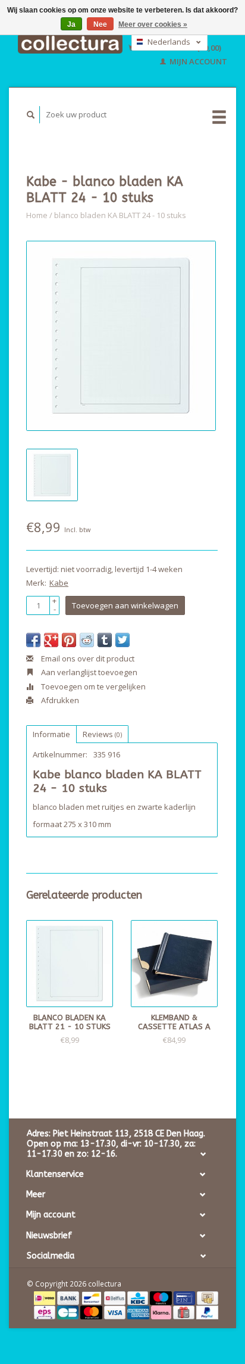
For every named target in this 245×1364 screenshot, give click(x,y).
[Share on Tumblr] (105, 640)
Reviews (102, 734)
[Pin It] (69, 640)
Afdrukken (59, 700)
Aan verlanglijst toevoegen (88, 672)
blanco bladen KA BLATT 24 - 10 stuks (120, 215)
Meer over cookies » (152, 24)
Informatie (51, 734)
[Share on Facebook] (33, 640)
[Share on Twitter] (122, 640)
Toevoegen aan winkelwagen (125, 605)
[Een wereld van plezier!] (70, 43)
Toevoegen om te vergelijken (92, 686)
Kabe (58, 582)
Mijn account (197, 61)
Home (37, 215)
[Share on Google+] (51, 640)
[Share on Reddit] (87, 640)
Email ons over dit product (86, 658)
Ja (71, 24)
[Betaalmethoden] (45, 1297)
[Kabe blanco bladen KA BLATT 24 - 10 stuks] (121, 335)
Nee (100, 24)
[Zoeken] (31, 114)
